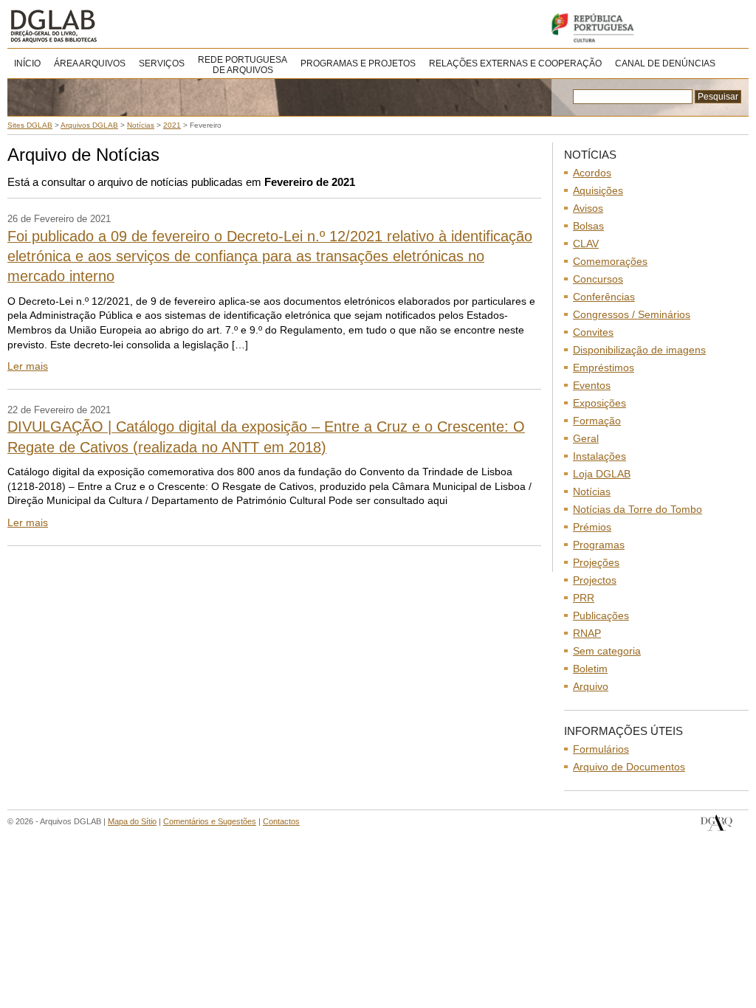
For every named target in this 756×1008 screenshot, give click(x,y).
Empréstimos (603, 367)
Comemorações (610, 261)
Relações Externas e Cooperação (515, 63)
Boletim (590, 668)
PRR (583, 598)
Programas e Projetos (358, 63)
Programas (599, 544)
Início (27, 63)
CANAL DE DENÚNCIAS (665, 63)
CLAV (586, 243)
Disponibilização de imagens (639, 350)
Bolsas (588, 226)
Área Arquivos (90, 63)
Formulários (601, 749)
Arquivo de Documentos (629, 767)
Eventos (592, 385)
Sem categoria (607, 651)
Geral (586, 438)
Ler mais (27, 366)
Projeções (596, 562)
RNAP (587, 633)
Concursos (598, 279)
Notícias (592, 491)
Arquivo (590, 686)
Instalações (599, 456)
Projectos (594, 580)
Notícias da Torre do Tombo (637, 509)
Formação (597, 421)
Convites (593, 332)
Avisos (588, 208)
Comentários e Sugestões (209, 821)
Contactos (281, 821)
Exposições (599, 403)
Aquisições (598, 190)
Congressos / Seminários (631, 314)
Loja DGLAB (601, 474)
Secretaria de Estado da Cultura (645, 27)
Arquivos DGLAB (103, 25)
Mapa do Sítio (132, 821)
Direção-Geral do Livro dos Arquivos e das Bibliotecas (716, 823)
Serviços (162, 63)
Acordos (592, 173)
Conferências (604, 297)
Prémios (592, 527)
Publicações (601, 615)
